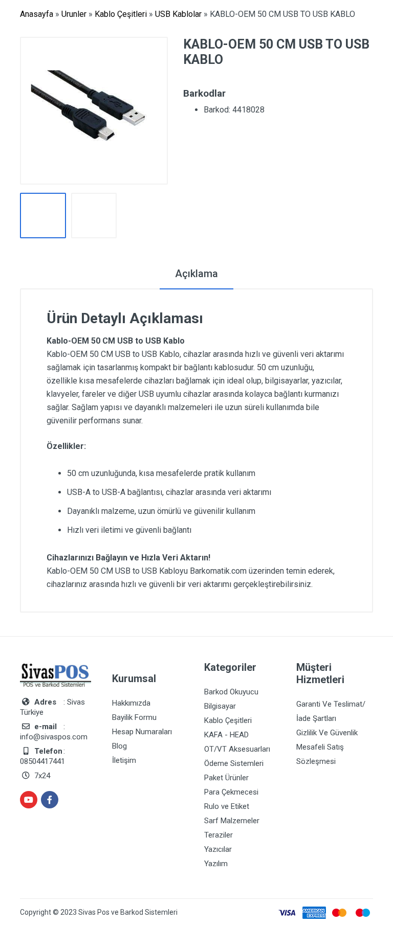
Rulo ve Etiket (226, 806)
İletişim (124, 760)
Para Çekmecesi (231, 792)
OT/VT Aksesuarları (237, 749)
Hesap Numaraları (142, 731)
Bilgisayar (220, 706)
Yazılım (216, 863)
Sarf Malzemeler (231, 820)
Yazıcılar (218, 849)
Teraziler (218, 835)
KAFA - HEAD (226, 734)
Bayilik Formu (134, 717)
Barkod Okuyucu (231, 691)
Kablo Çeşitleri (121, 14)
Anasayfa (36, 14)
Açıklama (196, 273)
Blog (119, 746)
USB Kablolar (178, 14)
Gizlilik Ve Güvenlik (327, 732)
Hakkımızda (131, 703)
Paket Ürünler (226, 777)
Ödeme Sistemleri (234, 763)
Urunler (73, 14)
